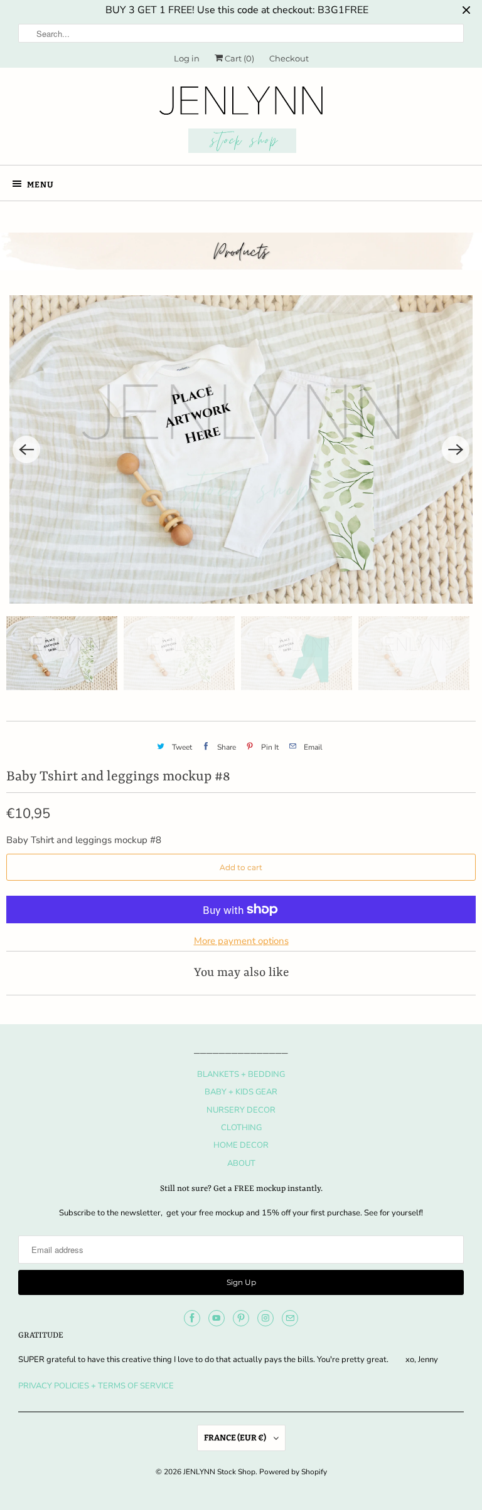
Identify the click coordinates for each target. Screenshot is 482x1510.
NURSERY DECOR (241, 1110)
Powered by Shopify (293, 1472)
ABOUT (241, 1163)
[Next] (455, 449)
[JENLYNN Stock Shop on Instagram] (265, 1318)
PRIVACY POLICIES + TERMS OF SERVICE (96, 1386)
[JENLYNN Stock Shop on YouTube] (216, 1318)
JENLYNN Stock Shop (219, 1472)
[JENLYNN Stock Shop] (241, 121)
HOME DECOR (241, 1145)
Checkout (289, 58)
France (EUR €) (235, 1437)
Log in (187, 58)
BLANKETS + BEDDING (241, 1074)
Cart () (238, 58)
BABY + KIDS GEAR (241, 1092)
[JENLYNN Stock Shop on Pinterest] (241, 1318)
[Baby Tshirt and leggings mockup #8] (241, 449)
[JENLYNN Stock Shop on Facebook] (192, 1318)
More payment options (241, 941)
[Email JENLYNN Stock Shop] (290, 1318)
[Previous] (26, 449)
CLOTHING (241, 1127)
